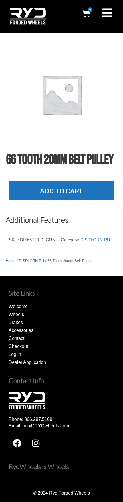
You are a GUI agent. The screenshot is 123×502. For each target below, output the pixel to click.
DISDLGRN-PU (95, 240)
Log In (15, 354)
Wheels (16, 314)
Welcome (18, 306)
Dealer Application (27, 362)
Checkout (18, 346)
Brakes (16, 322)
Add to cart (61, 191)
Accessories (21, 330)
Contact (16, 338)
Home (10, 261)
